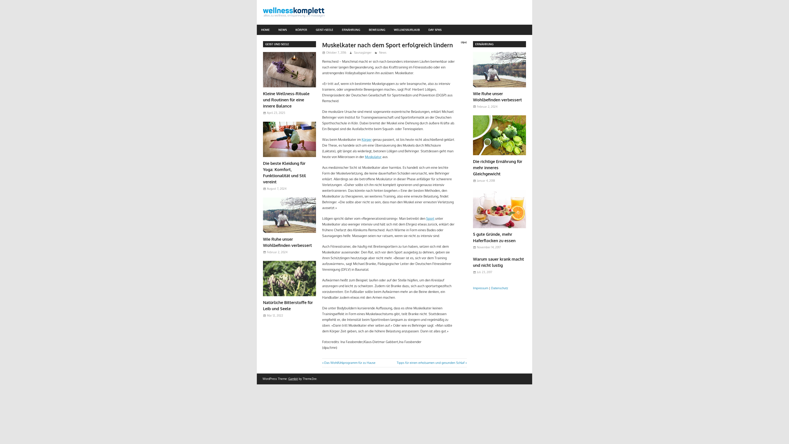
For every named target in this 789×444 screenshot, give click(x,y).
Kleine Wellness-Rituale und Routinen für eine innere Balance (286, 100)
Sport (430, 218)
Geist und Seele (277, 44)
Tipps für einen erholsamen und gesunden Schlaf (431, 363)
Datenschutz (499, 288)
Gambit (293, 378)
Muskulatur (373, 157)
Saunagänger (362, 52)
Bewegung (377, 29)
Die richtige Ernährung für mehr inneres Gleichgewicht (497, 168)
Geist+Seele (324, 29)
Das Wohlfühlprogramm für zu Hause (349, 363)
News (282, 29)
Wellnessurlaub (407, 29)
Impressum (480, 288)
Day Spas (435, 29)
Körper (301, 29)
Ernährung (351, 29)
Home (265, 29)
